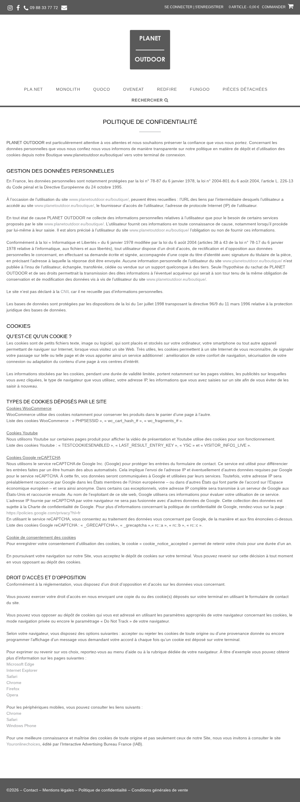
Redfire (167, 89)
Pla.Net (33, 89)
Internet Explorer (22, 670)
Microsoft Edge (20, 664)
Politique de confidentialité (103, 790)
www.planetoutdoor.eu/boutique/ (99, 199)
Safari (11, 676)
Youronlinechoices (23, 744)
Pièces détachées (245, 89)
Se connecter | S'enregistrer (194, 7)
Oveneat (133, 89)
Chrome (13, 682)
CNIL (65, 291)
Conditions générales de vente (160, 790)
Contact (30, 790)
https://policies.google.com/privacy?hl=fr (43, 512)
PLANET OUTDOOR (25, 142)
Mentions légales (58, 790)
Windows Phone (21, 725)
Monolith (68, 89)
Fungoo (200, 89)
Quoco (101, 89)
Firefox (12, 688)
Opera (12, 695)
